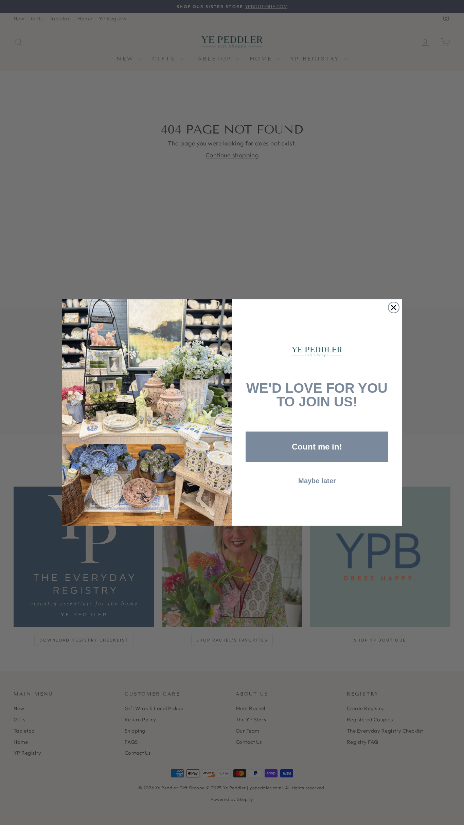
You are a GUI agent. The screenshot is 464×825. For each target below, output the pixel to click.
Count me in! (317, 446)
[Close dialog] (393, 307)
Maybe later (317, 481)
